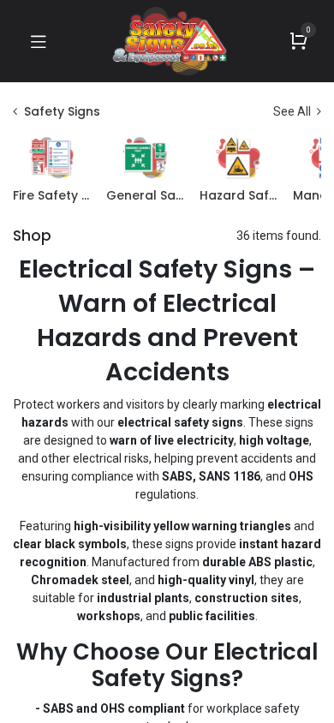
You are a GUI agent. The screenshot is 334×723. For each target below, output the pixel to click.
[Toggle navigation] (39, 41)
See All (293, 111)
